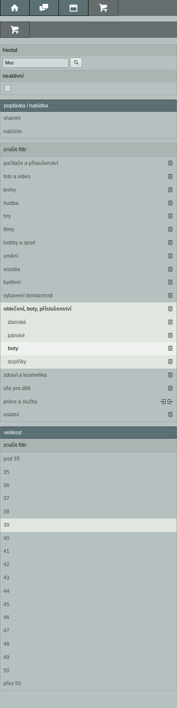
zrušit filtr (15, 149)
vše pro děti (17, 388)
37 (6, 498)
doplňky (17, 362)
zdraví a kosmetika (25, 375)
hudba (10, 203)
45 (6, 604)
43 (6, 578)
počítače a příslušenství (30, 163)
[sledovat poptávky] (163, 402)
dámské (17, 322)
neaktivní (13, 76)
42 (6, 565)
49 (6, 657)
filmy (8, 229)
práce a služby (20, 402)
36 (6, 485)
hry (7, 216)
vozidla (11, 269)
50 (6, 671)
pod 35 (11, 459)
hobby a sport (19, 243)
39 (6, 525)
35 (6, 472)
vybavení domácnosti (28, 296)
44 (6, 591)
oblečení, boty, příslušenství (37, 309)
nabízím (12, 131)
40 (6, 538)
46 (6, 617)
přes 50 (12, 684)
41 (6, 551)
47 (6, 631)
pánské (16, 336)
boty (13, 348)
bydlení (12, 282)
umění (10, 256)
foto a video (17, 177)
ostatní (11, 415)
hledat (10, 50)
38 (6, 512)
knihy (9, 190)
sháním (12, 118)
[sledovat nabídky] (170, 402)
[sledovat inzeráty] (170, 163)
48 (6, 644)
